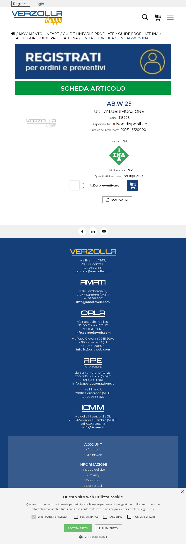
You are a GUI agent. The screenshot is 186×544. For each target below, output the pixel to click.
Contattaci (94, 485)
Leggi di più (147, 509)
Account (94, 449)
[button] (93, 536)
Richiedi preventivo (132, 185)
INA (124, 141)
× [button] (182, 492)
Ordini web (94, 455)
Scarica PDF (120, 199)
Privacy (94, 475)
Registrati (21, 4)
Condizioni (94, 480)
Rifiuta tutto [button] (108, 528)
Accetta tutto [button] (78, 528)
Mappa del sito (94, 469)
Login (39, 4)
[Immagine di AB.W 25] (41, 123)
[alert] (93, 516)
